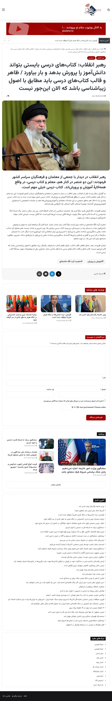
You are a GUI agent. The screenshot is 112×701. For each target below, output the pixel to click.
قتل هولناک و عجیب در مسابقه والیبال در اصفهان (85, 624)
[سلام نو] (92, 10)
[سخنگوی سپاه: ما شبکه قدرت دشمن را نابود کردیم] (46, 444)
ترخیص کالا (99, 680)
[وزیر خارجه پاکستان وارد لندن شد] (90, 303)
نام (104, 377)
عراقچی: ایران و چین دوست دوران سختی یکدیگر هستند (82, 557)
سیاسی (91, 58)
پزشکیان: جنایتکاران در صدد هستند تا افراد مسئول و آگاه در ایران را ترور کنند (74, 536)
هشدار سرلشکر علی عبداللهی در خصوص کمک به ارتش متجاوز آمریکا (22, 454)
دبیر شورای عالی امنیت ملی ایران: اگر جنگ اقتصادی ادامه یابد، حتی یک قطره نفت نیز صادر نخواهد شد (65, 582)
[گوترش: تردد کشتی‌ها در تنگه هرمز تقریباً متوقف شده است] (56, 303)
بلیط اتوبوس (98, 644)
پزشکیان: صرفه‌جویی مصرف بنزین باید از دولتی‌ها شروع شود (81, 620)
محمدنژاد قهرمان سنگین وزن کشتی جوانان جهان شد (84, 616)
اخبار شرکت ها (98, 667)
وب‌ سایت (50, 389)
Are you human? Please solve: (92, 407)
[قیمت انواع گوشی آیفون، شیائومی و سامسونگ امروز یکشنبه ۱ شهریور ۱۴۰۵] (46, 468)
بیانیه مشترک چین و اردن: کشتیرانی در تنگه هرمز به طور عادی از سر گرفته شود (21, 317)
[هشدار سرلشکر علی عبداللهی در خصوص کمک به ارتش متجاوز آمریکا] (46, 456)
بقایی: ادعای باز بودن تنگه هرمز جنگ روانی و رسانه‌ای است (81, 578)
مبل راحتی (99, 653)
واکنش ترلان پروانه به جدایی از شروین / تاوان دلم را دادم (82, 591)
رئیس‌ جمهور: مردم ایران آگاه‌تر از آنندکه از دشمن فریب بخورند (80, 552)
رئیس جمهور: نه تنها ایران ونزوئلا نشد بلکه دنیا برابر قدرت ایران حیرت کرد (76, 612)
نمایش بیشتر (56, 484)
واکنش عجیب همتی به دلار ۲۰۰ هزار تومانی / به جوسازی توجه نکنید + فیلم (75, 595)
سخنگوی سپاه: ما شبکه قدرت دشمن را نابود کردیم (22, 441)
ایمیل (103, 389)
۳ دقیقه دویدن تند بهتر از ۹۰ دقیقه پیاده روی (86, 607)
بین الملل (95, 49)
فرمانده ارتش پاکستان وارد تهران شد (90, 569)
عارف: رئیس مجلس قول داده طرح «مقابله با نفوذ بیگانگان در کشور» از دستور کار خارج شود (69, 523)
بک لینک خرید (98, 685)
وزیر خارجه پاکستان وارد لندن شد (92, 314)
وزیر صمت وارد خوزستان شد (93, 574)
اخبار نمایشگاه (98, 671)
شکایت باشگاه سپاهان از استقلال (91, 586)
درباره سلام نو (17, 696)
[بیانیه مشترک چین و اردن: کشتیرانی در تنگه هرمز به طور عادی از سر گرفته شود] (21, 303)
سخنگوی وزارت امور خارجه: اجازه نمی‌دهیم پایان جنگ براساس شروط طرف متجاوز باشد (83, 470)
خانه (102, 49)
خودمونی (100, 676)
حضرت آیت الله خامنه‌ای (70, 261)
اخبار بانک (99, 658)
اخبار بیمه (99, 662)
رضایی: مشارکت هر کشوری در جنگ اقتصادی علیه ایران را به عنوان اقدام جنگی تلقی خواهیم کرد (67, 603)
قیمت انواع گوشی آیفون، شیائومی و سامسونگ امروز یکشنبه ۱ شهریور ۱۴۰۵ (22, 467)
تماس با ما (6, 696)
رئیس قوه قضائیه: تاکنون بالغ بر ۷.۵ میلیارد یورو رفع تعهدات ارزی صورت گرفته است (72, 531)
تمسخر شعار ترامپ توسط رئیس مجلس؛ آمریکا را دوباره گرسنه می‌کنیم (77, 544)
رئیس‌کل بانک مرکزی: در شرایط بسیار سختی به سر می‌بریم (82, 540)
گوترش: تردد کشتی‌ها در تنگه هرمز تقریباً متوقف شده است (76, 40)
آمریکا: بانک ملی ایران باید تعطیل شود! (89, 510)
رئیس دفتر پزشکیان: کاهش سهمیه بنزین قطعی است (84, 565)
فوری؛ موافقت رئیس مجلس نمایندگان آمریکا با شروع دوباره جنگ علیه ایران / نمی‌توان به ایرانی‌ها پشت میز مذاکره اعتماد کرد (56, 599)
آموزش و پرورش (95, 261)
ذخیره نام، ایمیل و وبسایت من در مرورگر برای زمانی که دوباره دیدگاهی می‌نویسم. (73, 401)
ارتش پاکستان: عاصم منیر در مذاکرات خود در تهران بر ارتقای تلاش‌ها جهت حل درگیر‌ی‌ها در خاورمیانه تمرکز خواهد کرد (59, 561)
